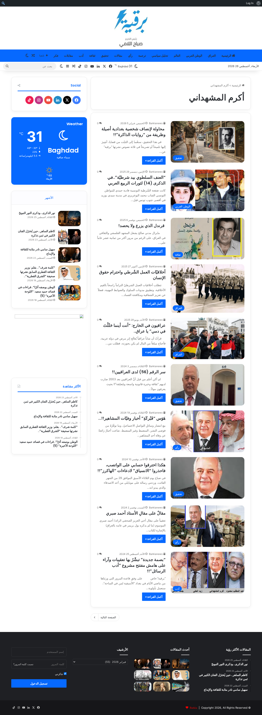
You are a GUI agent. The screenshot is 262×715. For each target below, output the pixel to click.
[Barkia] (131, 28)
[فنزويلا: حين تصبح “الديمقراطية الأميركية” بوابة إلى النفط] (142, 686)
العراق (212, 55)
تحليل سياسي (160, 55)
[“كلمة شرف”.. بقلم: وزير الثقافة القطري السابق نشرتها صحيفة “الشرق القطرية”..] (69, 273)
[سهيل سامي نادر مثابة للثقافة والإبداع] (69, 255)
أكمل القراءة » (154, 160)
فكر (56, 55)
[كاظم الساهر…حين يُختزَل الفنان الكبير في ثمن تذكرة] (69, 236)
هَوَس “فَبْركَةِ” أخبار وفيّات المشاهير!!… (132, 418)
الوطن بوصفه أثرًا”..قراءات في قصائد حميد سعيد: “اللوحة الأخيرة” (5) (36, 291)
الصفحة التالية (108, 617)
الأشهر (49, 198)
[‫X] (67, 100)
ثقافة (92, 55)
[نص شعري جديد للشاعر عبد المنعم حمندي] (162, 686)
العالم (177, 55)
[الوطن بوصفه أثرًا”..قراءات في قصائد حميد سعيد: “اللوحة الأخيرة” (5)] (69, 292)
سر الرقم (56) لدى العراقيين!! (139, 372)
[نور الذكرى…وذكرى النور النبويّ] (69, 218)
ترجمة (142, 55)
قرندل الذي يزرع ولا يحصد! (142, 225)
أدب (81, 55)
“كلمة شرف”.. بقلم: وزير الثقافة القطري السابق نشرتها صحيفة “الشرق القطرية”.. (37, 271)
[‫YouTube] (48, 100)
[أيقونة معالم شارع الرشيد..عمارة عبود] (142, 675)
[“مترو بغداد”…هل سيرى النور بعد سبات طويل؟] (180, 686)
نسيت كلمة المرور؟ (23, 664)
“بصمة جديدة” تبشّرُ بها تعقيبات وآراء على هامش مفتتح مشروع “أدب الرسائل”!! (134, 565)
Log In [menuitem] (249, 3)
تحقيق (104, 55)
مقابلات (68, 55)
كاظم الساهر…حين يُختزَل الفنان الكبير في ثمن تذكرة (36, 233)
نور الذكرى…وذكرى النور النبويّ (37, 213)
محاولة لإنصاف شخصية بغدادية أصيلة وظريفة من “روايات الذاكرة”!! (134, 131)
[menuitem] (258, 3)
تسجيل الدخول (38, 683)
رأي (130, 55)
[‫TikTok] (29, 100)
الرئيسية (226, 55)
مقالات (118, 55)
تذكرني (59, 674)
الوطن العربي (194, 55)
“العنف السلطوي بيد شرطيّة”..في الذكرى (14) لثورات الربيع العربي (136, 180)
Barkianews (156, 123)
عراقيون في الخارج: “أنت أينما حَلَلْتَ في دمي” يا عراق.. (134, 328)
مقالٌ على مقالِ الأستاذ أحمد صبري (136, 513)
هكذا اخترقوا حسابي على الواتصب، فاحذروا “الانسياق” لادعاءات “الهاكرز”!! (131, 467)
